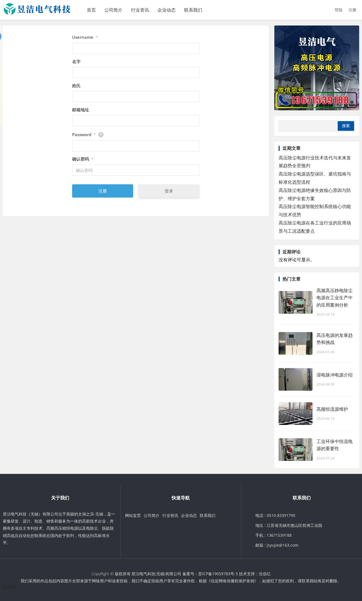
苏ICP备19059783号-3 (218, 573)
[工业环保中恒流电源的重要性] (296, 449)
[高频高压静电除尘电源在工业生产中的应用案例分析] (296, 302)
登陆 (338, 9)
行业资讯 (140, 10)
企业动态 (167, 10)
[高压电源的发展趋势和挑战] (296, 343)
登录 (169, 191)
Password (84, 134)
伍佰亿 (265, 573)
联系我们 (193, 10)
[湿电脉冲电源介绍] (296, 379)
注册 (352, 9)
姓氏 (76, 85)
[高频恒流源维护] (296, 413)
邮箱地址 (80, 109)
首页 (91, 10)
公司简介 (113, 10)
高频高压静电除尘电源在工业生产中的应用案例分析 (334, 297)
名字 (76, 61)
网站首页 (133, 515)
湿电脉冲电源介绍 (334, 375)
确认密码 (83, 159)
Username (85, 37)
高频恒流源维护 (332, 409)
